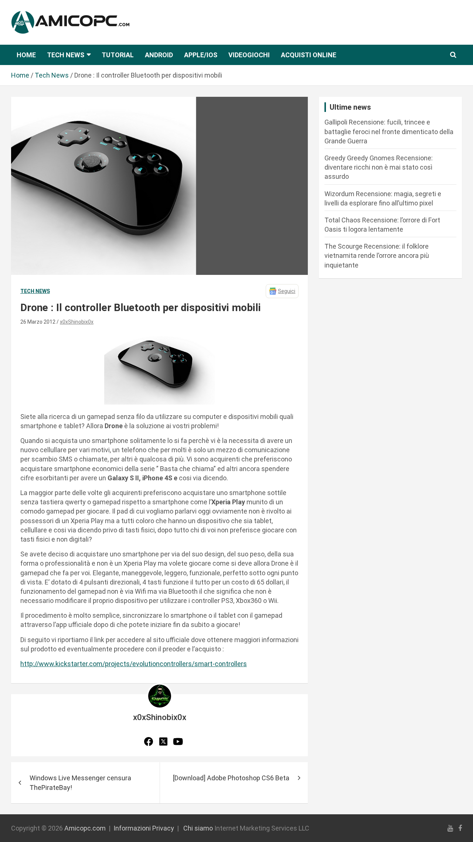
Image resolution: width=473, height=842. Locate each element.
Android (159, 55)
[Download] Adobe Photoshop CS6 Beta (231, 778)
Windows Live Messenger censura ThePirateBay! (80, 782)
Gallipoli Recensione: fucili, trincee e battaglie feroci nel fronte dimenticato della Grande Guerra (388, 131)
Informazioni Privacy (143, 828)
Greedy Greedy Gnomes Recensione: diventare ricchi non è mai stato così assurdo (378, 167)
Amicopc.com (85, 828)
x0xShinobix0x (76, 322)
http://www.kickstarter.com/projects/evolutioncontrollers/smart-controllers (133, 664)
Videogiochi (249, 55)
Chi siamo (198, 828)
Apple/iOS (200, 55)
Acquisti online (308, 55)
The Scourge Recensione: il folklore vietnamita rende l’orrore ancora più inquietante (376, 255)
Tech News (65, 55)
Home (26, 55)
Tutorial (118, 55)
